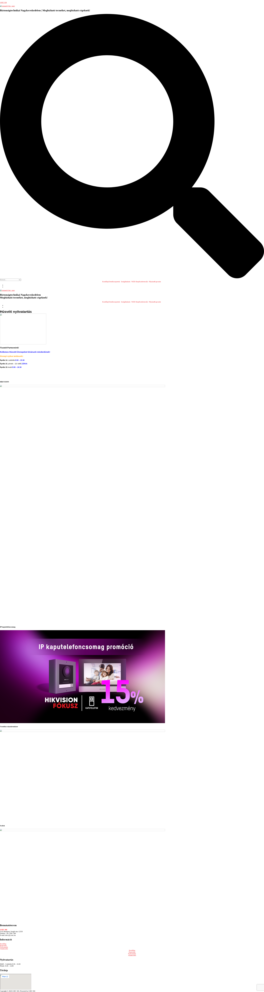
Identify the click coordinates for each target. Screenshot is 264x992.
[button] (115, 282)
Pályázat (151, 282)
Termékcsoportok (114, 282)
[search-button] (20, 280)
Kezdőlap (105, 282)
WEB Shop (135, 282)
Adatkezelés (4, 949)
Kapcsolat (3, 945)
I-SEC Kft (3, 2)
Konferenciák (143, 282)
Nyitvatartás (4, 947)
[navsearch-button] (132, 278)
